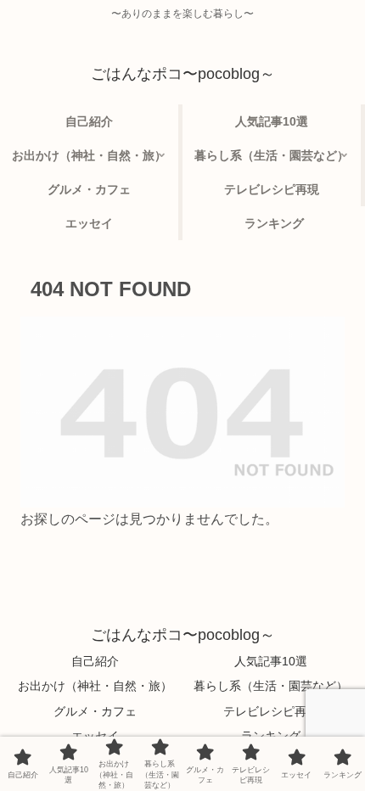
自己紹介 (95, 661)
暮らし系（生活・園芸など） (271, 686)
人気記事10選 (270, 661)
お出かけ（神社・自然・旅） (95, 686)
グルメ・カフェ (95, 711)
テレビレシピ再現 (270, 711)
